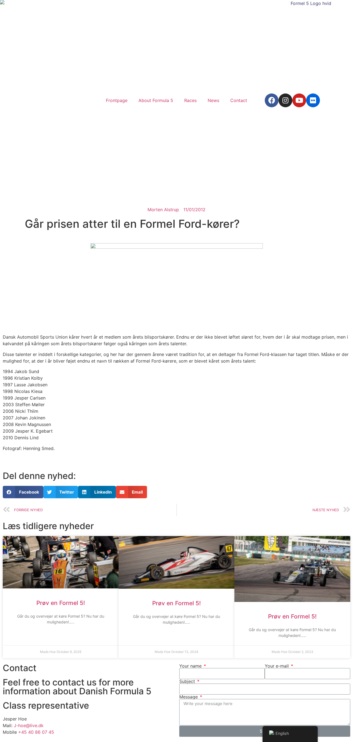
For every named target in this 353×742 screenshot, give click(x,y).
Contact (238, 100)
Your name (191, 666)
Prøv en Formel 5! (60, 602)
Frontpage (116, 100)
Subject (187, 681)
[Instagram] (285, 100)
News (213, 100)
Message (189, 697)
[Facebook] (272, 100)
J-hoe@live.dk (29, 725)
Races (190, 100)
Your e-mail (277, 666)
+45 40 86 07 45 (36, 732)
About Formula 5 (155, 100)
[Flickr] (313, 100)
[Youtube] (299, 100)
